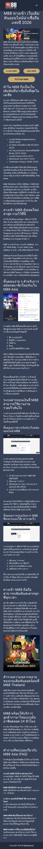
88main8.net (29, 845)
